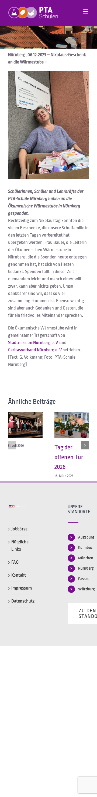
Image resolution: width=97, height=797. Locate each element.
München (83, 558)
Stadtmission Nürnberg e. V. (33, 342)
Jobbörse (19, 529)
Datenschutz (19, 601)
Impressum (19, 588)
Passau (83, 579)
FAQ (15, 562)
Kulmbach (83, 547)
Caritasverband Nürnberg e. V (35, 349)
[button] (12, 445)
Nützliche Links (19, 545)
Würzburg (83, 589)
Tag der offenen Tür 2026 (68, 457)
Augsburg (83, 537)
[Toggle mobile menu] (86, 11)
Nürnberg (83, 568)
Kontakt (18, 575)
